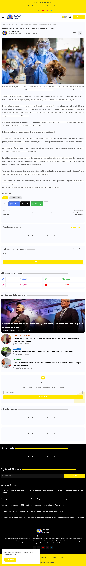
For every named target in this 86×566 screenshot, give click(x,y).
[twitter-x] (38, 10)
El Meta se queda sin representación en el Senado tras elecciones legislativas (32, 511)
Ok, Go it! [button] (10, 559)
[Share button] (46, 203)
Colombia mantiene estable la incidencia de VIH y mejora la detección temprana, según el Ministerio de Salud (48, 364)
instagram (23, 285)
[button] (64, 17)
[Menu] (3, 17)
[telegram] (51, 10)
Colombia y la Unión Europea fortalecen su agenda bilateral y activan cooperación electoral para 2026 (43, 518)
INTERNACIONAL (12, 24)
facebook (23, 279)
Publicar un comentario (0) (43, 262)
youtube (66, 285)
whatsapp (66, 279)
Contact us (45, 557)
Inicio (4, 24)
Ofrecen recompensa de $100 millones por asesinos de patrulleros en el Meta (43, 351)
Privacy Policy (58, 557)
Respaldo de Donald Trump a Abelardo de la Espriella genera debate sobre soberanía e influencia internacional (47, 340)
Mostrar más (75, 227)
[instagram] (47, 10)
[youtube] (43, 10)
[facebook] (34, 10)
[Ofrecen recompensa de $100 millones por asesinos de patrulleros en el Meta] (6, 352)
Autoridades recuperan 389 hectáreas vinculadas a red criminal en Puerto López (33, 505)
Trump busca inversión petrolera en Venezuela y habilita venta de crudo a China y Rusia (37, 499)
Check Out (16, 554)
